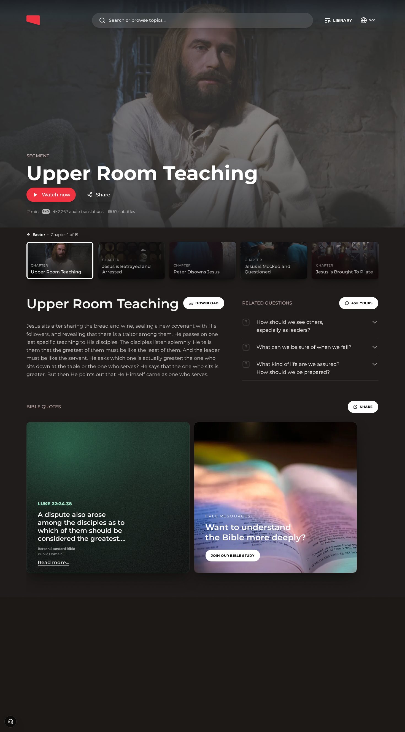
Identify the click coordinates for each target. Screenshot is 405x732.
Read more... (53, 562)
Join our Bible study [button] (233, 555)
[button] (359, 303)
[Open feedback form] (10, 721)
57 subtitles (124, 211)
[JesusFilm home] (33, 20)
